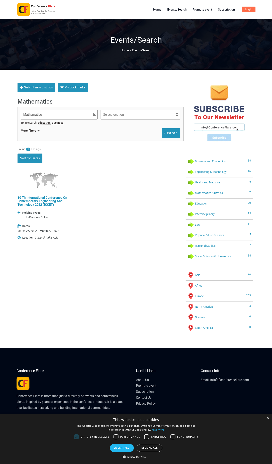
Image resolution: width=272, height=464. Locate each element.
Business (57, 122)
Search (171, 133)
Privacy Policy (146, 403)
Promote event (146, 386)
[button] (136, 457)
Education (44, 122)
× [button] (267, 418)
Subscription (145, 392)
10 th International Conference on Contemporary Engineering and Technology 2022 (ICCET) (42, 201)
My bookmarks (74, 87)
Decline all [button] (149, 447)
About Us (142, 380)
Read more (158, 429)
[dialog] (136, 439)
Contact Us (143, 397)
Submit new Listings (38, 87)
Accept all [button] (121, 447)
